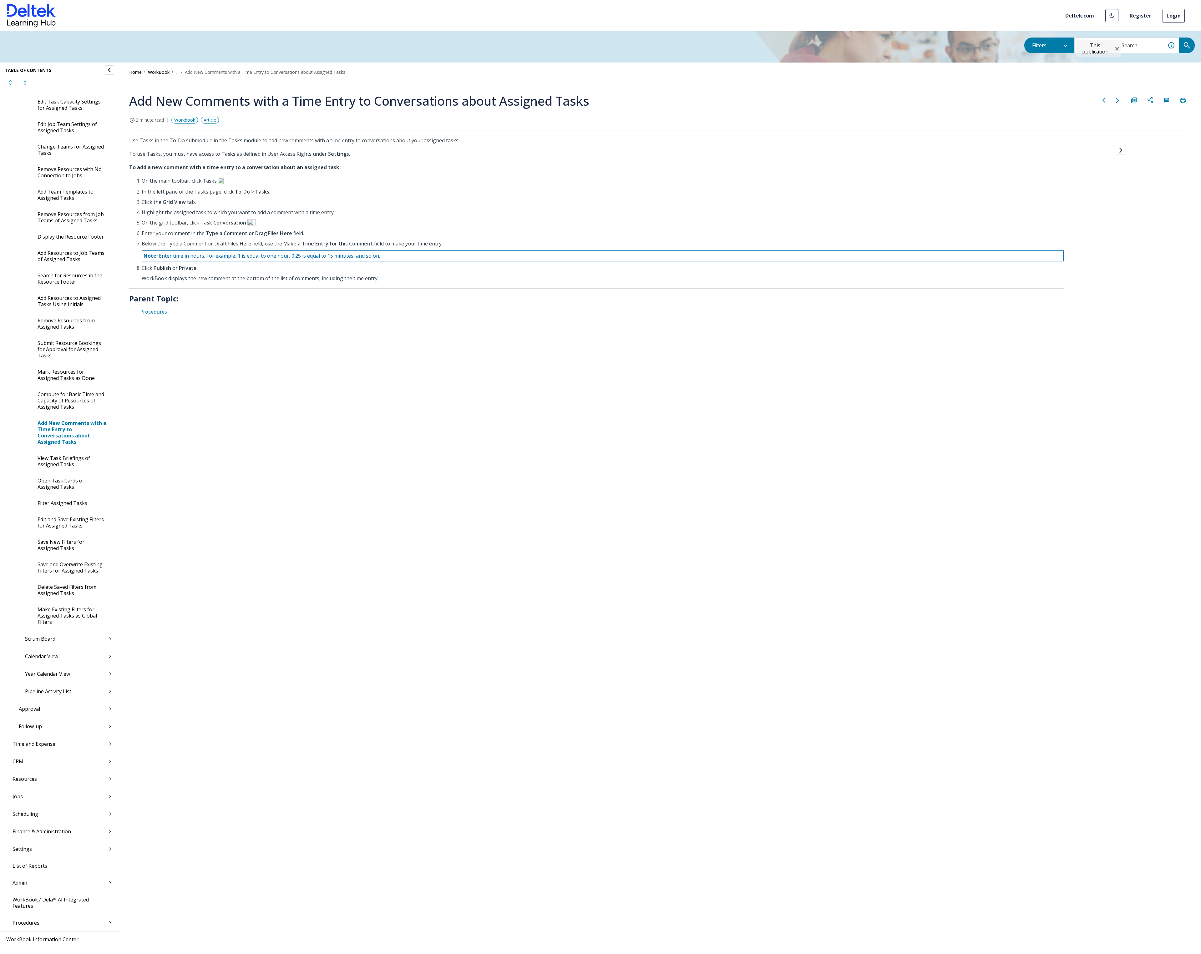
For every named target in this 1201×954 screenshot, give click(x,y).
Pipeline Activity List (48, 691)
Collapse (25, 83)
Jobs (18, 796)
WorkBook (159, 72)
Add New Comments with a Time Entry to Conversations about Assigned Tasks (72, 432)
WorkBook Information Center (42, 939)
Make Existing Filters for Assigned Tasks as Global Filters (67, 615)
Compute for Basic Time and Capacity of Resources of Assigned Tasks (71, 400)
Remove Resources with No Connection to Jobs (70, 172)
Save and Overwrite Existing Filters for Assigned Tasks (70, 567)
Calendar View (41, 656)
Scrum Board (40, 639)
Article (210, 120)
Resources (25, 779)
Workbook (184, 120)
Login (1174, 15)
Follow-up (30, 726)
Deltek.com (1079, 15)
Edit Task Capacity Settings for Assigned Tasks (69, 104)
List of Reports (30, 866)
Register (1140, 15)
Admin (20, 883)
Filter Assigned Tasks (62, 503)
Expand (10, 83)
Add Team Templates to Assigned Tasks (66, 195)
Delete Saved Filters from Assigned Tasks (67, 590)
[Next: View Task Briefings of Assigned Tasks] (1117, 100)
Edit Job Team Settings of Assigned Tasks (67, 127)
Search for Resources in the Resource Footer (70, 278)
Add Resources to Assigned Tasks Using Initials (69, 301)
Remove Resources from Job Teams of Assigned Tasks (71, 217)
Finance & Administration (42, 831)
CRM (18, 761)
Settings (22, 849)
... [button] (177, 72)
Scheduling (25, 814)
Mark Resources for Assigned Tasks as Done (66, 375)
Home (135, 72)
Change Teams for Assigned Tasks (71, 150)
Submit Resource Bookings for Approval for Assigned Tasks (69, 349)
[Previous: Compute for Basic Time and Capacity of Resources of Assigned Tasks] (1104, 100)
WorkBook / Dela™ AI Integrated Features (51, 902)
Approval (29, 709)
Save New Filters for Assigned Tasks (61, 545)
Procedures (26, 923)
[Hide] (109, 70)
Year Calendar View (47, 674)
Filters (1039, 45)
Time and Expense (34, 744)
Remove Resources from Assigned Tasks (66, 323)
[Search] (1187, 45)
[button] (1111, 15)
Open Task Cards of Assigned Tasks (61, 483)
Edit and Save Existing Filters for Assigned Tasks (71, 522)
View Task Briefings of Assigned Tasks (64, 461)
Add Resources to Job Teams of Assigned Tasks (71, 256)
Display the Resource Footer (71, 237)
